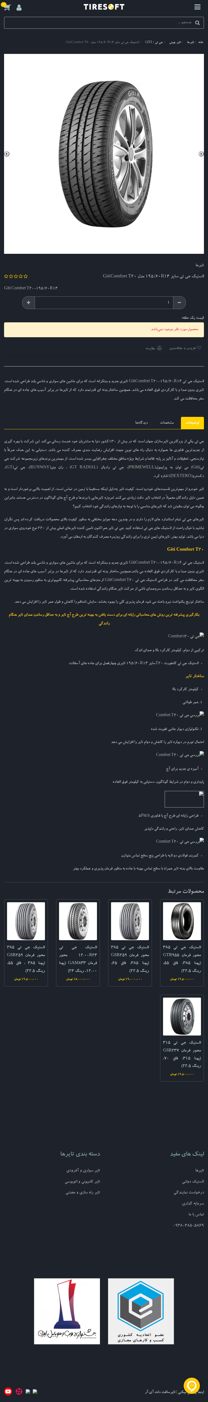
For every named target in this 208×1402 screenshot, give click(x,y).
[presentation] (201, 154)
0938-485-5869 (188, 1226)
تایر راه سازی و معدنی (83, 1193)
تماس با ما (196, 1215)
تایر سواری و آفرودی (83, 1171)
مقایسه (150, 349)
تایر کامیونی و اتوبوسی (82, 1182)
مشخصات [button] (167, 423)
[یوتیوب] (8, 1392)
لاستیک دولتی (193, 1182)
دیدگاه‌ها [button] (141, 423)
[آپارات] (19, 1392)
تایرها (199, 1171)
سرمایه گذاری (193, 1204)
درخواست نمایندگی (189, 1193)
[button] (10, 7)
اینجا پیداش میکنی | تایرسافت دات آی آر (174, 1392)
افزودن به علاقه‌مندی (183, 348)
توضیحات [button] (192, 423)
